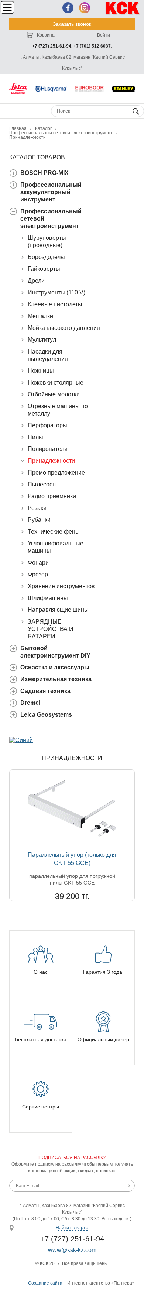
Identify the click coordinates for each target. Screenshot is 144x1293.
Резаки (37, 508)
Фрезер (38, 574)
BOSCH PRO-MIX (44, 173)
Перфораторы (47, 425)
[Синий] (21, 740)
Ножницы (41, 371)
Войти (103, 35)
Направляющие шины (58, 610)
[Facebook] (67, 7)
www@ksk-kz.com (72, 1250)
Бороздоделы (46, 257)
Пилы (35, 437)
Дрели (36, 280)
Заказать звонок (72, 24)
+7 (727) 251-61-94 (51, 46)
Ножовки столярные (55, 382)
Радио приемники (52, 496)
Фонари (38, 562)
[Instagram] (84, 7)
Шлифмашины (48, 598)
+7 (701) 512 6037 (92, 46)
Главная (18, 128)
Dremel (30, 703)
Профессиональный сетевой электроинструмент (61, 133)
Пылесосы (42, 484)
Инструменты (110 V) (56, 292)
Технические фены (54, 531)
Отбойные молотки (54, 394)
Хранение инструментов (61, 586)
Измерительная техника (56, 679)
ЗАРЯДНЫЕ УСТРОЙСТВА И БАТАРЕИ (50, 628)
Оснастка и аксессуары (54, 667)
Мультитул (42, 340)
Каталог (43, 128)
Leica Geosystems (46, 714)
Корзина (45, 35)
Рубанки (39, 520)
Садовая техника (45, 691)
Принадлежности (51, 461)
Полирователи (48, 449)
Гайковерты (44, 269)
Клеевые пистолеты (55, 304)
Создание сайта (45, 1283)
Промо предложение (56, 472)
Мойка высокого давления (64, 328)
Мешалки (40, 316)
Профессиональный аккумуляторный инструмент (51, 192)
